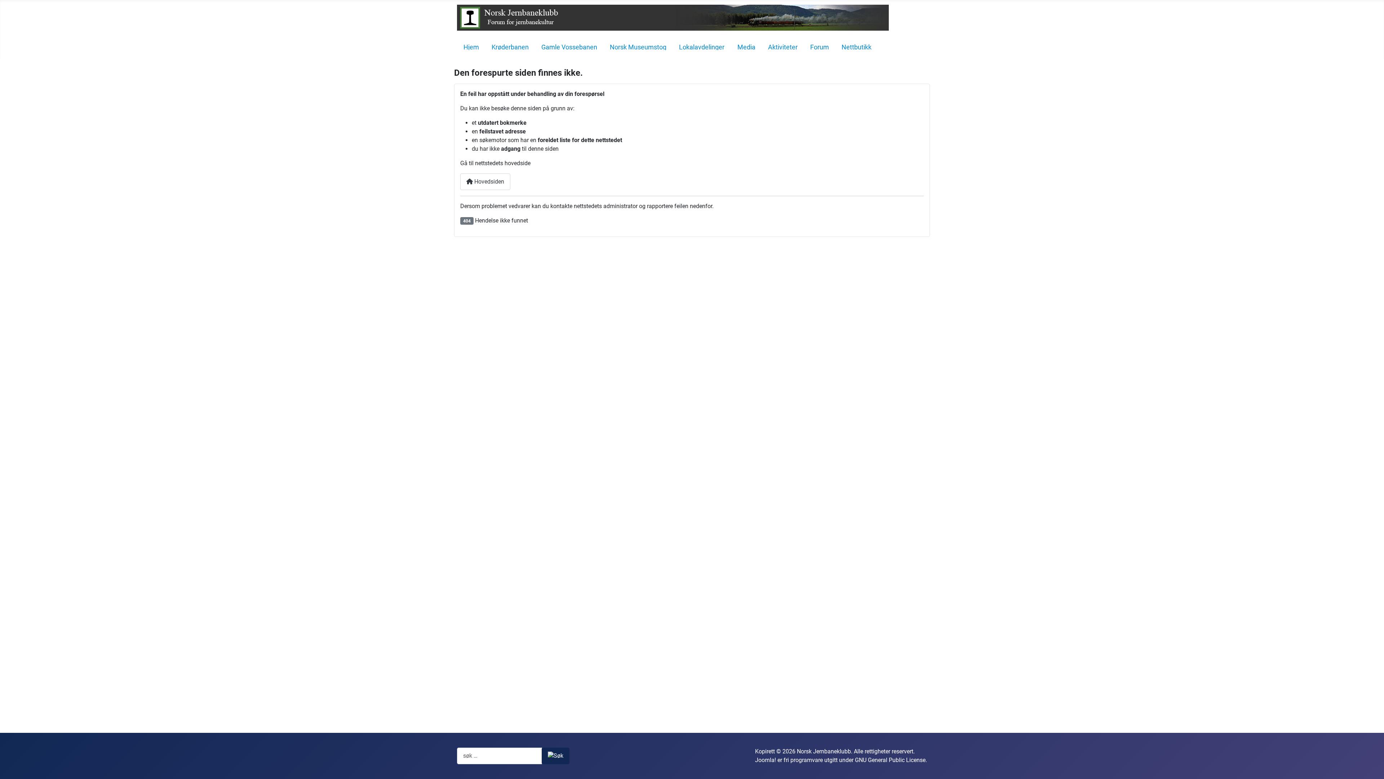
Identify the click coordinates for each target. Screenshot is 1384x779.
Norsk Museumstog (638, 47)
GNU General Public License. (891, 760)
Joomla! (765, 760)
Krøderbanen (510, 47)
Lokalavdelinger (701, 47)
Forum (819, 47)
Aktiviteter (783, 47)
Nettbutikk (856, 47)
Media (746, 47)
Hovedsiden (488, 181)
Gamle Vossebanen (569, 47)
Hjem (471, 47)
